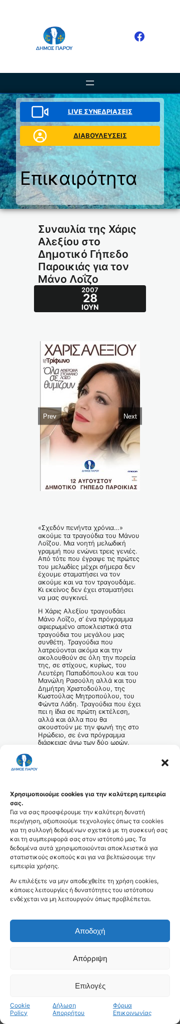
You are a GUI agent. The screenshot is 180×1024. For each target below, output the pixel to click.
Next (130, 416)
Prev (49, 416)
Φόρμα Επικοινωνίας (132, 1009)
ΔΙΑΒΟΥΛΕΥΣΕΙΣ (100, 135)
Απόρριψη (90, 958)
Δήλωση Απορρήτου (68, 1009)
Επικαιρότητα (79, 178)
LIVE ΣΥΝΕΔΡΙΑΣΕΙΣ (100, 111)
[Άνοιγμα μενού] (90, 83)
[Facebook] (140, 36)
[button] (165, 763)
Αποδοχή (90, 931)
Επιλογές (90, 986)
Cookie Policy (20, 1009)
